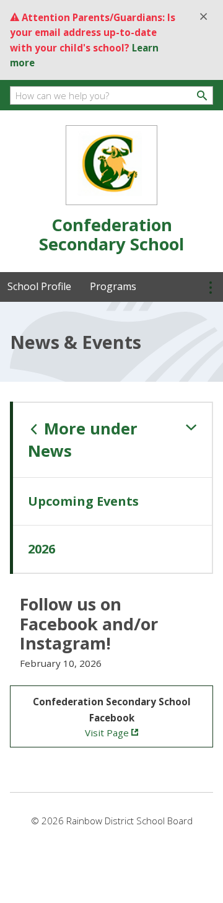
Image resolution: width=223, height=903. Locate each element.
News (83, 440)
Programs (113, 286)
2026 (41, 548)
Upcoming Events (83, 501)
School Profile (39, 286)
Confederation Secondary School (111, 234)
